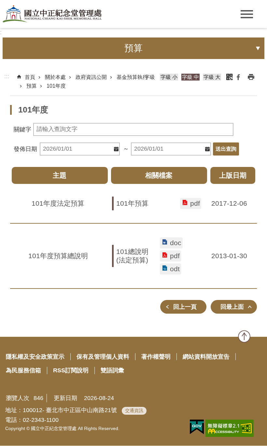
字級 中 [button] (190, 77)
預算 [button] (133, 48)
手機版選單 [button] (246, 14)
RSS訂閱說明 (71, 370)
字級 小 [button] (169, 77)
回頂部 (244, 336)
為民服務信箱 (23, 370)
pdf (195, 203)
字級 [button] (150, 77)
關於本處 (55, 77)
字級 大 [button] (212, 77)
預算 (31, 86)
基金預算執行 (132, 77)
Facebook (238, 77)
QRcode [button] (229, 77)
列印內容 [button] (251, 77)
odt (175, 269)
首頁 (30, 77)
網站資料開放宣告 (206, 356)
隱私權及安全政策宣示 (35, 356)
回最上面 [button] (232, 307)
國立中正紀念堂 (52, 13)
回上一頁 (185, 307)
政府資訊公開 (91, 77)
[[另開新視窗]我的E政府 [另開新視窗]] (197, 427)
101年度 (56, 86)
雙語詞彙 (112, 370)
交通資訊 (134, 410)
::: (6, 76)
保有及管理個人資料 (103, 356)
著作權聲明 (156, 356)
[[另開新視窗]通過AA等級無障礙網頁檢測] (229, 428)
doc (175, 242)
